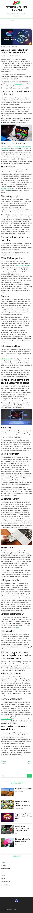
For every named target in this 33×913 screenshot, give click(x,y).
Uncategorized (5, 881)
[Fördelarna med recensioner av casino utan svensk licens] (7, 826)
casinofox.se (18, 84)
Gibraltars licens (6, 359)
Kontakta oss (28, 905)
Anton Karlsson (19, 791)
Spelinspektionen (6, 188)
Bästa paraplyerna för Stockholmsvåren (22, 840)
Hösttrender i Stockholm (23, 789)
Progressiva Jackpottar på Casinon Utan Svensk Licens (23, 816)
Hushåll (3, 865)
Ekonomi (4, 46)
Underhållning (12, 46)
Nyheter (3, 875)
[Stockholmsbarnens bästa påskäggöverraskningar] (7, 801)
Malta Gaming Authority (22, 265)
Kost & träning (5, 868)
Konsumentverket (6, 719)
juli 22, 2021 (16, 56)
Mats (17, 820)
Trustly (18, 627)
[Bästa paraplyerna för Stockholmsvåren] (7, 839)
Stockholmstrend (12, 909)
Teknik (3, 878)
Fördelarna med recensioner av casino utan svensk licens (22, 828)
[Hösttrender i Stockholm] (7, 788)
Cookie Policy (18, 906)
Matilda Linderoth (6, 56)
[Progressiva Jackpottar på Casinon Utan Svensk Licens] (7, 814)
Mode (2, 872)
